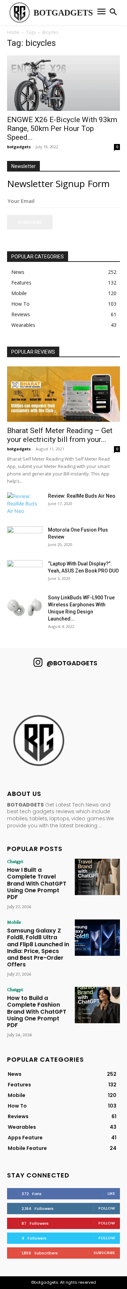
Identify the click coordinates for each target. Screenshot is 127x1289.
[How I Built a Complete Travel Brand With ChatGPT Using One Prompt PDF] (97, 877)
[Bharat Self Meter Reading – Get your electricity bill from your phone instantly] (63, 394)
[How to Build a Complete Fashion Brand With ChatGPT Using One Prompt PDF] (97, 1005)
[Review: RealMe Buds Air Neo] (24, 504)
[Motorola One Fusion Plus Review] (24, 538)
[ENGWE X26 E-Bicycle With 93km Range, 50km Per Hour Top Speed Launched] (63, 83)
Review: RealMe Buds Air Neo (81, 496)
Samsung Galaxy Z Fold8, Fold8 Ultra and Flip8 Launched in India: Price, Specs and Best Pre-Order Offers (38, 948)
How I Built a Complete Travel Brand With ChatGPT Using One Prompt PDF (36, 883)
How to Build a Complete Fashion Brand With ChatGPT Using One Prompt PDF (36, 1011)
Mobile (14, 921)
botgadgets (19, 146)
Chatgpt (15, 861)
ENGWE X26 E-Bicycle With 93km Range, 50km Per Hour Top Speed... (62, 128)
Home (13, 32)
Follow (106, 1208)
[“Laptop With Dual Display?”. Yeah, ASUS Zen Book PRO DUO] (24, 572)
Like (111, 1193)
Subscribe (30, 222)
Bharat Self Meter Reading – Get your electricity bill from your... (60, 435)
